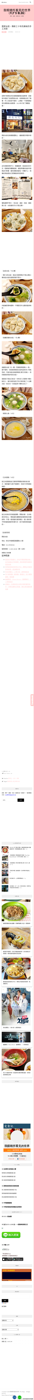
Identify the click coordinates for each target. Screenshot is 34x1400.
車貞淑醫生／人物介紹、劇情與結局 (17, 572)
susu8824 (10, 31)
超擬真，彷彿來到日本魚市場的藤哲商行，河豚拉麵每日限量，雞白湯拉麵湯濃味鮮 (18, 587)
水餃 (13, 781)
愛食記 (4, 31)
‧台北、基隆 (15, 778)
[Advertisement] (17, 52)
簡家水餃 (17, 781)
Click (32, 700)
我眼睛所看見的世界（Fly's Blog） (17, 11)
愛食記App (8, 1253)
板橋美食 (9, 781)
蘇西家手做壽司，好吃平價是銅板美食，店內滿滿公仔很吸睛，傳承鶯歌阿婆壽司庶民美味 (18, 562)
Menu (5, 2)
